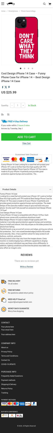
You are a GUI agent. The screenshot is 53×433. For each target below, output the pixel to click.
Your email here (7, 330)
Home (3, 11)
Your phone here (7, 327)
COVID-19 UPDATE (8, 364)
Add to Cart (26, 137)
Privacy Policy (6, 351)
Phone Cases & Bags (28, 11)
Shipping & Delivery (8, 384)
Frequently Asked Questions (12, 376)
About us (4, 347)
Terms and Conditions (9, 356)
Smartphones (13, 11)
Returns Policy (6, 388)
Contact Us (5, 360)
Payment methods (8, 380)
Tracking (4, 393)
